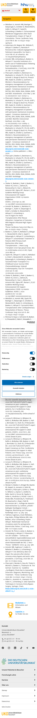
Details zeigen (26, 376)
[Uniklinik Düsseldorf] (9, 4)
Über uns (5, 685)
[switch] (32, 358)
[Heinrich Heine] (27, 5)
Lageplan (18, 612)
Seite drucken (6, 707)
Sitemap (4, 690)
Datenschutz (6, 701)
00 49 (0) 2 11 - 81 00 (12, 639)
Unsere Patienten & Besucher (13, 670)
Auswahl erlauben (18, 388)
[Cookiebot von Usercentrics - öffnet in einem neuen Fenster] (27, 322)
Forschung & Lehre (9, 675)
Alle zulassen (18, 382)
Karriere (5, 680)
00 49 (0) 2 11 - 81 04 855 (13, 641)
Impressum (5, 696)
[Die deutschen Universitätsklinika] (18, 661)
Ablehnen (19, 394)
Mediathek (19, 603)
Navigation (7, 19)
